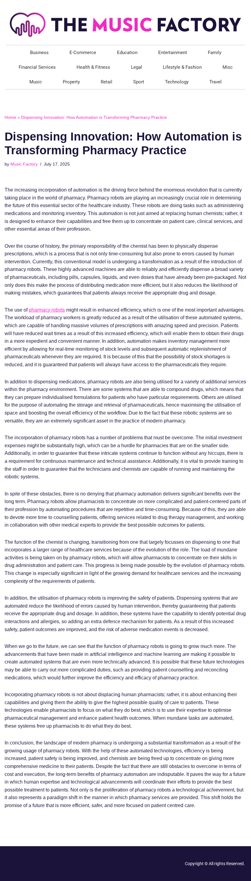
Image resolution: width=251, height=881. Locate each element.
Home (10, 117)
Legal (136, 67)
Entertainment (172, 52)
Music (35, 82)
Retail (106, 82)
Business (39, 52)
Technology (177, 82)
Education (127, 52)
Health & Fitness (93, 67)
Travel (215, 82)
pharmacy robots (47, 310)
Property (71, 82)
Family (214, 52)
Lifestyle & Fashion (182, 67)
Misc (228, 67)
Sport (138, 82)
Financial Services (37, 67)
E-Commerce (82, 52)
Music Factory (24, 164)
